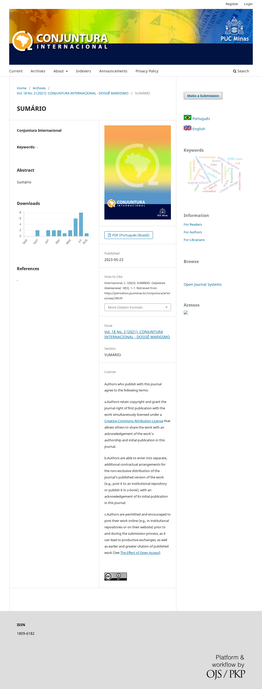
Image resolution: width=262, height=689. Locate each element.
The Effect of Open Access (139, 552)
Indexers (83, 71)
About (59, 71)
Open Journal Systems (203, 284)
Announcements (113, 71)
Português (200, 118)
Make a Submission (203, 95)
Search (242, 71)
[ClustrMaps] (186, 313)
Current (16, 71)
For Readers (193, 224)
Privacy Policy (147, 71)
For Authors (193, 232)
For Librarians (194, 239)
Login (248, 4)
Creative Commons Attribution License (133, 421)
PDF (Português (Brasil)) (130, 235)
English (198, 128)
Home (21, 88)
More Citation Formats (125, 307)
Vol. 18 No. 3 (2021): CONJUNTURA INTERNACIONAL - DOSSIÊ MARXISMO (72, 93)
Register (232, 4)
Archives (38, 71)
